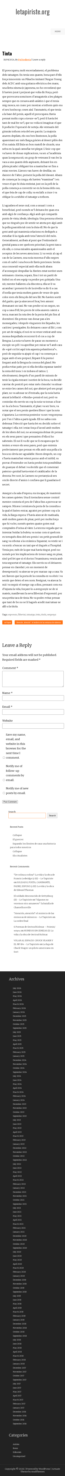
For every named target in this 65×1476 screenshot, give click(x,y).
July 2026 (17, 988)
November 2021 (20, 1196)
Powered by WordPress (38, 1469)
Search (12, 811)
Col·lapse (7, 622)
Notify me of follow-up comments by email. (15, 773)
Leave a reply (39, 59)
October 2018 (18, 1332)
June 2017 (17, 1388)
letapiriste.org (33, 11)
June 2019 (17, 1300)
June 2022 (17, 1168)
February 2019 (19, 1316)
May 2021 (17, 1216)
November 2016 (19, 1416)
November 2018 (20, 1328)
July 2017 (17, 1384)
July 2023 (17, 1120)
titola (43, 614)
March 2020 (18, 1268)
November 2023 (20, 1108)
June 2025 (17, 1036)
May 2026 (17, 996)
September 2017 (19, 1380)
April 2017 (17, 1396)
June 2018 (17, 1344)
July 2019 (17, 1296)
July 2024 (17, 1076)
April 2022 (17, 1176)
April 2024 (17, 1088)
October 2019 (18, 1288)
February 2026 (19, 1008)
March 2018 (18, 1356)
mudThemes (38, 1471)
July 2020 (17, 1252)
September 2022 (20, 1160)
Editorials (17, 1452)
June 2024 (17, 1080)
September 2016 (19, 1424)
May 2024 (17, 1084)
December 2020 (19, 1236)
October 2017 (18, 1376)
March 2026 (18, 1004)
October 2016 (18, 1420)
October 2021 (18, 1200)
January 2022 (19, 1188)
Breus (15, 1448)
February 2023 (19, 1140)
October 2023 (18, 1112)
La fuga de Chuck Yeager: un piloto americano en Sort (34, 948)
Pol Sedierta (24, 59)
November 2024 (20, 1064)
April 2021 (17, 1220)
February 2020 (19, 1272)
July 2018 (17, 1340)
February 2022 (19, 1184)
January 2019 (18, 1320)
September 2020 (20, 1248)
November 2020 (20, 1240)
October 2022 (18, 1156)
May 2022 (17, 1172)
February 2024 (19, 1096)
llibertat (22, 614)
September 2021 (20, 1204)
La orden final (21, 921)
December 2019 (19, 1280)
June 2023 (17, 1124)
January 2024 (19, 1100)
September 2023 (20, 1116)
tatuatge (31, 614)
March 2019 (18, 1312)
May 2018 (17, 1348)
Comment (10, 668)
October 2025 (18, 1024)
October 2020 (19, 1244)
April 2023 (17, 1132)
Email (7, 706)
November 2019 (20, 1284)
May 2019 (17, 1304)
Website (7, 720)
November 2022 (20, 1152)
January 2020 (19, 1276)
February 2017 (19, 1404)
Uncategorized (19, 1456)
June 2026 (17, 992)
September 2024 (20, 1072)
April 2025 (17, 1044)
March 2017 (18, 1400)
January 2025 (18, 1056)
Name (7, 693)
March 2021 (18, 1224)
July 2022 (17, 1164)
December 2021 (19, 1192)
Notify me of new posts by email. (17, 791)
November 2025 (20, 1020)
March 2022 (18, 1180)
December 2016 (19, 1412)
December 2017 (19, 1368)
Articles (16, 1444)
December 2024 (19, 1060)
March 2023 (18, 1136)
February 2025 (19, 1052)
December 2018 (19, 1324)
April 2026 (17, 1000)
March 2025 (18, 1048)
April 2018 (17, 1352)
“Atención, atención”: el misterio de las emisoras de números (38, 622)
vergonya (51, 614)
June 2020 (17, 1256)
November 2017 (19, 1372)
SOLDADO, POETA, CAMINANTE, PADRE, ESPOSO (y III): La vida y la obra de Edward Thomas (34, 886)
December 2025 (19, 1016)
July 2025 (17, 1032)
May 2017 (17, 1392)
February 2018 (19, 1360)
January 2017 (18, 1408)
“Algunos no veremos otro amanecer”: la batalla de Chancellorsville (34, 903)
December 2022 (19, 1148)
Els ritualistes (20, 855)
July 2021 (17, 1208)
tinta (38, 614)
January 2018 (19, 1364)
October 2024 (18, 1068)
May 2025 (17, 1040)
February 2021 (19, 1228)
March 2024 (18, 1092)
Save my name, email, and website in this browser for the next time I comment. (16, 746)
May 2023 (17, 1128)
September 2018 (20, 1336)
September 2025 (20, 1028)
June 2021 (17, 1212)
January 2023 (18, 1144)
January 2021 (18, 1232)
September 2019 (20, 1292)
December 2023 (19, 1104)
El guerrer (18, 839)
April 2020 (17, 1264)
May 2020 (17, 1260)
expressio (12, 614)
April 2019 (17, 1308)
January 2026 (19, 1012)
